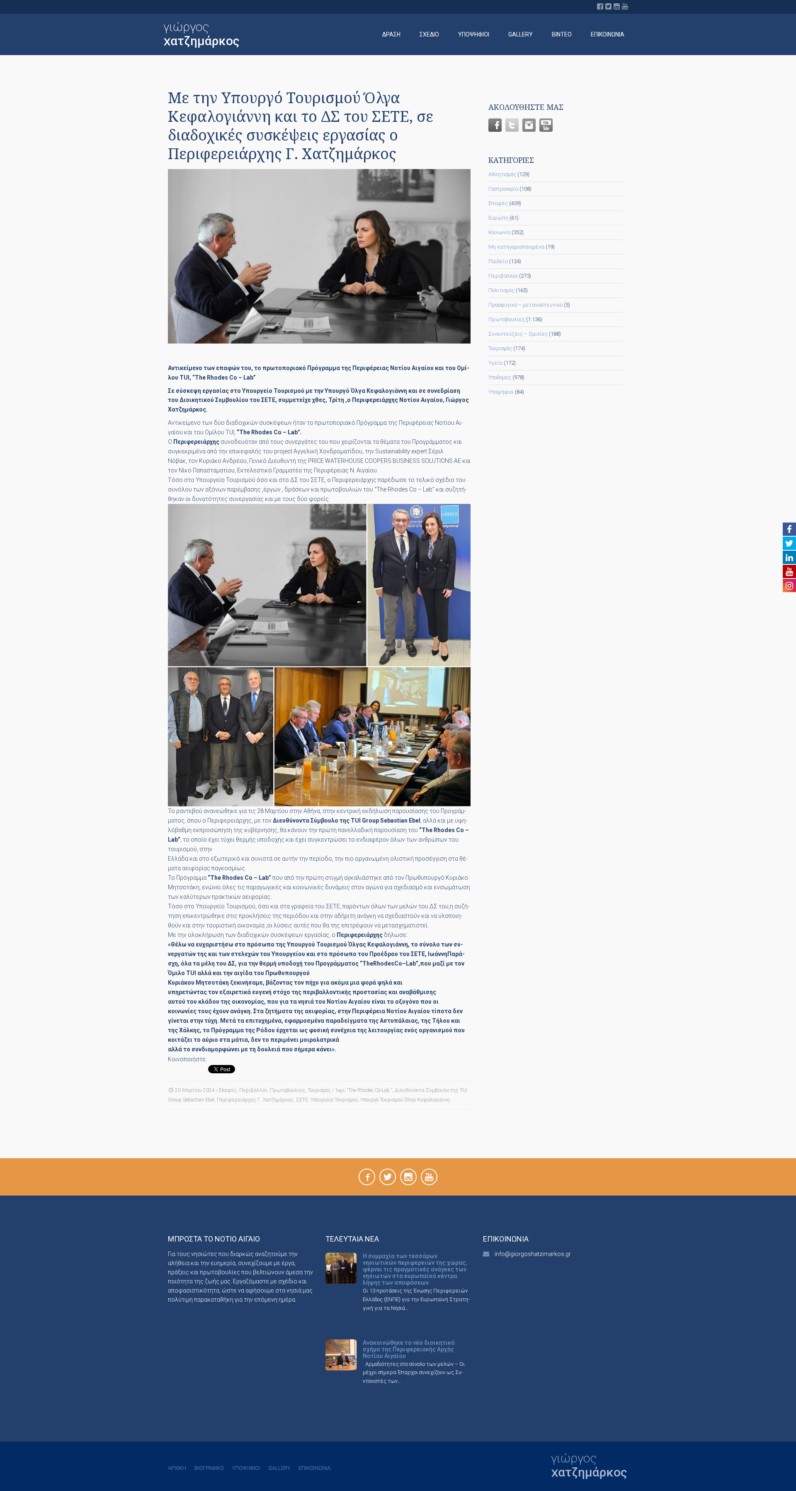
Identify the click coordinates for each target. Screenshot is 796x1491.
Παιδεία (498, 261)
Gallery (520, 34)
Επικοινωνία (607, 34)
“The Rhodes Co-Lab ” (369, 1090)
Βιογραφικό (209, 1468)
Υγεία (495, 363)
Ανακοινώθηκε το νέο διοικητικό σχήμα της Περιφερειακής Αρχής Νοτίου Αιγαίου (409, 1349)
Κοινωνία (499, 232)
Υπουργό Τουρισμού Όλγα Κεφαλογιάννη (405, 1100)
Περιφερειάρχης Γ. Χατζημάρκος (255, 1100)
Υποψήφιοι (473, 34)
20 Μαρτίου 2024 (195, 1090)
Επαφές (228, 1090)
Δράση (391, 34)
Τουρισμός (319, 1090)
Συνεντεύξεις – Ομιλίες (518, 334)
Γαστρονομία (503, 189)
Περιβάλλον (253, 1090)
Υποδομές (499, 377)
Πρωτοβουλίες (287, 1090)
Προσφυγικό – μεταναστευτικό (525, 305)
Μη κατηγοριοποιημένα (516, 247)
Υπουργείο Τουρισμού (334, 1100)
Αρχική (177, 1468)
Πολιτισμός (501, 290)
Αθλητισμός (502, 174)
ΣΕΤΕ (302, 1100)
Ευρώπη (498, 218)
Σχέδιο (429, 34)
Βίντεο (562, 34)
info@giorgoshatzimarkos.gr (533, 1254)
